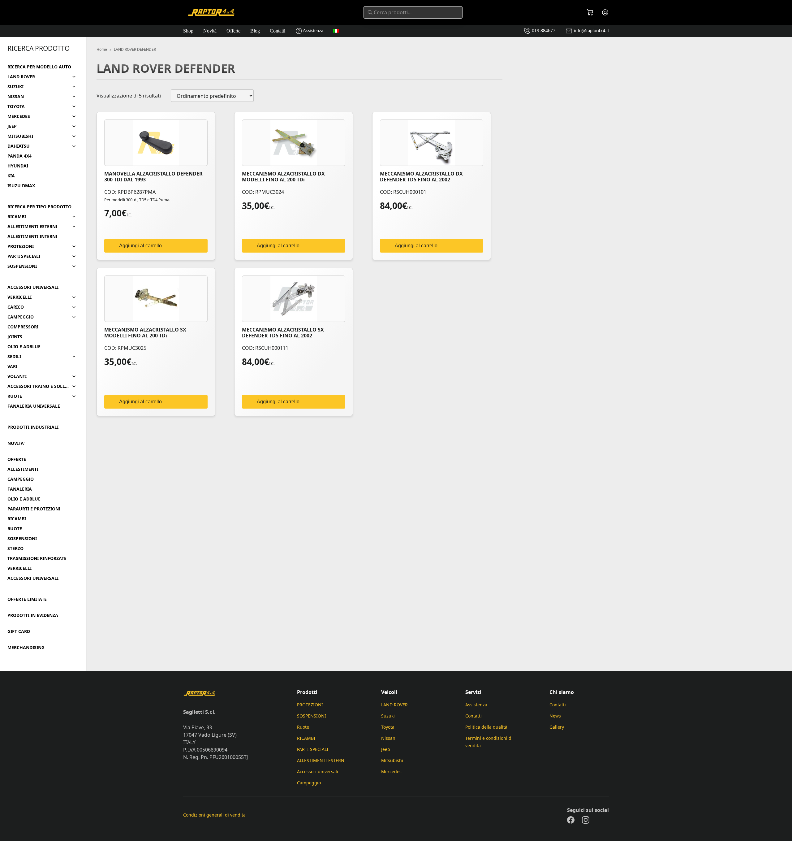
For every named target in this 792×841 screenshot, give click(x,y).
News (555, 716)
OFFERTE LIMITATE (27, 599)
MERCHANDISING (26, 647)
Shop (188, 30)
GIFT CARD (18, 631)
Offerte (233, 30)
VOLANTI (17, 376)
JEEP (12, 126)
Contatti (277, 30)
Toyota (387, 727)
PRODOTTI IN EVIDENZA (32, 615)
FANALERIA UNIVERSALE (33, 406)
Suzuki (388, 716)
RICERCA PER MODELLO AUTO (39, 66)
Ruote (303, 727)
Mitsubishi (392, 760)
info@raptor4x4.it (591, 30)
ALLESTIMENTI (22, 469)
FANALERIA (19, 489)
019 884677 (543, 30)
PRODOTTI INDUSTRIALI (32, 427)
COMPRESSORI (22, 326)
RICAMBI (16, 216)
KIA (11, 175)
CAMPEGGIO (20, 316)
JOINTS (14, 336)
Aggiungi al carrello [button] (140, 245)
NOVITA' (16, 443)
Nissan (388, 738)
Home (102, 49)
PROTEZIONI (20, 246)
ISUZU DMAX (21, 185)
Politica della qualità (486, 727)
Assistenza (313, 30)
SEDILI (14, 356)
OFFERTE (16, 459)
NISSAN (15, 96)
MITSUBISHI (20, 136)
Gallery (556, 727)
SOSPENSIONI (22, 266)
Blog (255, 30)
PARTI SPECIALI (23, 256)
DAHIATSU (18, 146)
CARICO (15, 307)
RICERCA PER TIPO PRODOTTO (39, 206)
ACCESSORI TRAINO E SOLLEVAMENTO (38, 386)
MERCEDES (18, 116)
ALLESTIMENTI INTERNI (32, 236)
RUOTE (14, 396)
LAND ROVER (21, 76)
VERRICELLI (19, 297)
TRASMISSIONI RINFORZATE (37, 558)
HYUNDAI (17, 165)
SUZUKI (15, 86)
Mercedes (391, 771)
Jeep (385, 749)
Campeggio (309, 783)
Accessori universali (317, 771)
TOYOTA (16, 106)
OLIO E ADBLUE (24, 346)
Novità (210, 30)
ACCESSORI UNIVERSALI (32, 287)
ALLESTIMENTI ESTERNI (32, 226)
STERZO (15, 548)
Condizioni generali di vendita (214, 815)
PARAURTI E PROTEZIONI (33, 508)
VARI (12, 366)
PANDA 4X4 (19, 156)
